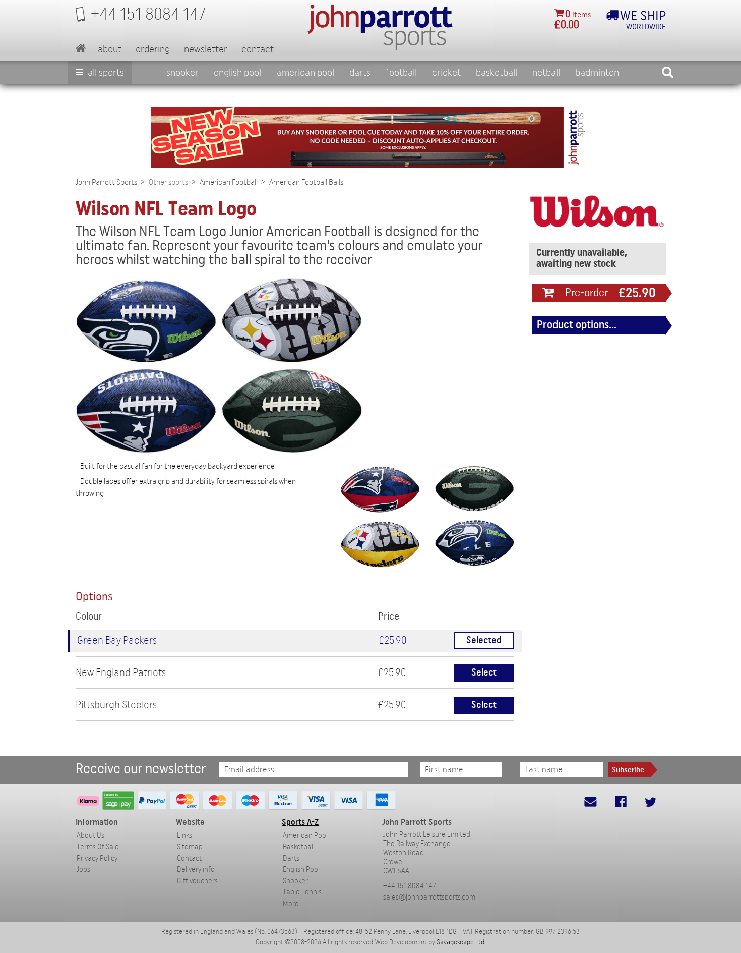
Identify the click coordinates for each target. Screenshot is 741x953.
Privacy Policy (97, 858)
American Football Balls (306, 182)
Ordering (153, 49)
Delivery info (196, 869)
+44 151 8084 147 (409, 886)
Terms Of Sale (98, 847)
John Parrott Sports (106, 182)
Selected (484, 640)
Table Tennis (302, 892)
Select (484, 673)
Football (401, 73)
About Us (90, 835)
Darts (360, 73)
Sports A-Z (300, 822)
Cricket (446, 73)
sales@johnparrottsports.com (429, 897)
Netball (546, 73)
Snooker (182, 73)
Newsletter (205, 49)
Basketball (496, 73)
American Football (229, 182)
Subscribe (628, 770)
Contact (257, 49)
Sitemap (190, 847)
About (109, 49)
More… (293, 904)
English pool (237, 73)
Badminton (597, 73)
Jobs (83, 869)
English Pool (301, 869)
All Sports (105, 73)
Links (184, 835)
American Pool (305, 73)
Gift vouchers (197, 881)
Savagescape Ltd (460, 942)
